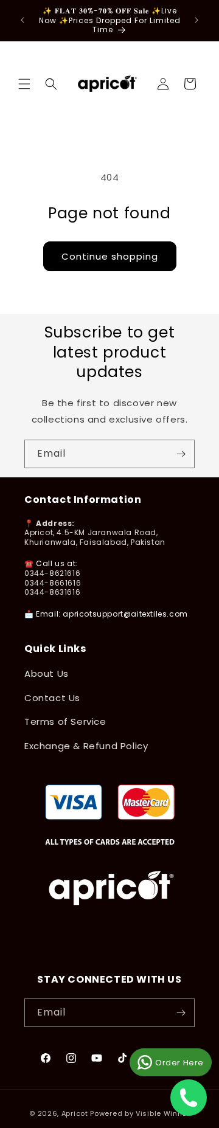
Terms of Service (65, 721)
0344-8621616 (52, 573)
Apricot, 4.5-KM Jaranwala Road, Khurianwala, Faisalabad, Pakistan (94, 537)
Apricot (74, 1113)
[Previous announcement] (22, 20)
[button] (24, 84)
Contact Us (52, 697)
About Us (46, 673)
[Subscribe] (180, 454)
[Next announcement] (196, 20)
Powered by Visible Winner (140, 1113)
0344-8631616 (52, 592)
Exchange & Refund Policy (86, 745)
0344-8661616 (52, 583)
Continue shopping (109, 256)
